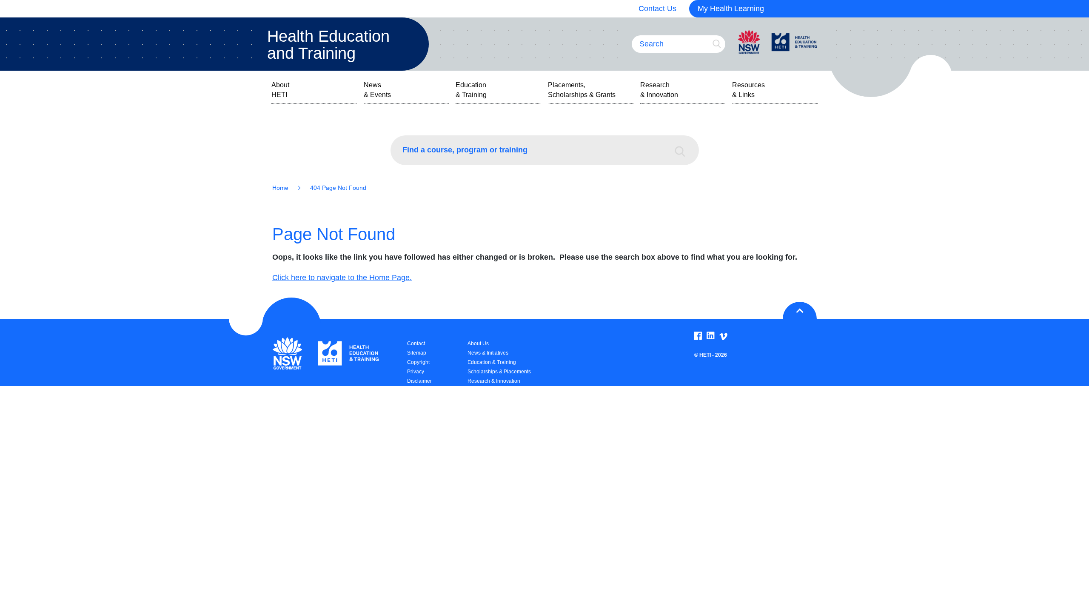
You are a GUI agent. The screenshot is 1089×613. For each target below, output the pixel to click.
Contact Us (657, 8)
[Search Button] (716, 43)
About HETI (280, 89)
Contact (416, 344)
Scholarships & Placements (499, 372)
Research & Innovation (659, 89)
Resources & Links (748, 89)
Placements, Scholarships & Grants (582, 89)
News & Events (377, 89)
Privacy (415, 372)
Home (280, 187)
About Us (478, 344)
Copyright (418, 362)
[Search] (684, 150)
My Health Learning (731, 8)
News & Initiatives (488, 353)
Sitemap (416, 353)
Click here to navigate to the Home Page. (342, 277)
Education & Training (471, 89)
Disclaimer (419, 381)
